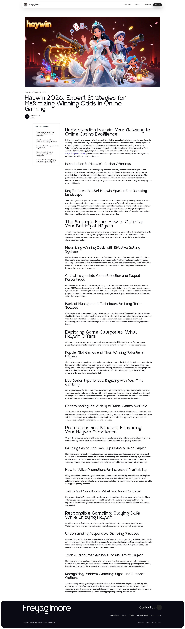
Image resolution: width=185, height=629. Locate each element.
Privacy (148, 622)
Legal (159, 622)
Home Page (114, 615)
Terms (154, 622)
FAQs (132, 615)
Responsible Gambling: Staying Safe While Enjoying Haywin (46, 160)
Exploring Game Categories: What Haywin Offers (47, 147)
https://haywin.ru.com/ (75, 153)
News (124, 615)
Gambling (28, 92)
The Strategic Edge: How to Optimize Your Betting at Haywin (47, 141)
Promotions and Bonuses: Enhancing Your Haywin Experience (45, 154)
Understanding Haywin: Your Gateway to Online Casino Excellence (45, 134)
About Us (141, 622)
